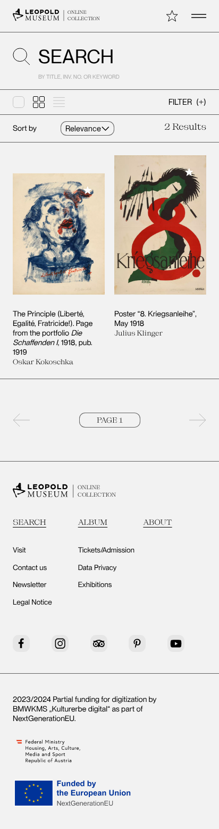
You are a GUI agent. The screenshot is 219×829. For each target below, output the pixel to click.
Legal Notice (32, 602)
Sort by (25, 128)
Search (29, 521)
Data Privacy (97, 568)
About (157, 521)
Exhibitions (95, 585)
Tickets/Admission (106, 550)
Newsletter (30, 585)
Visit (19, 550)
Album (93, 521)
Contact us (30, 568)
